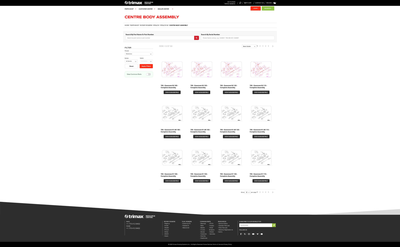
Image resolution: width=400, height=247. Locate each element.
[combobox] (162, 38)
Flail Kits (203, 236)
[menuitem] (130, 9)
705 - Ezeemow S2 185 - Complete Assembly (169, 86)
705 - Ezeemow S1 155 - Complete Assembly (199, 175)
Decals (202, 232)
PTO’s (211, 223)
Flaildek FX (185, 226)
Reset (131, 66)
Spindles (212, 234)
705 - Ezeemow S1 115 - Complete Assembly (258, 175)
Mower (127, 51)
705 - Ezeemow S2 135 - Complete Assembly (228, 86)
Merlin (166, 236)
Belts (202, 226)
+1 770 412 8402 (133, 224)
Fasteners (203, 234)
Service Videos (223, 223)
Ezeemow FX (186, 223)
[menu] (149, 9)
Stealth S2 (164, 25)
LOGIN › (255, 8)
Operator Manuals (224, 226)
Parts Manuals (222, 228)
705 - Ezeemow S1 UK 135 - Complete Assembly (230, 131)
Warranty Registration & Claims (225, 231)
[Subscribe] (274, 225)
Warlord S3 (185, 228)
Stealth (156, 25)
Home (127, 25)
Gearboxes (203, 238)
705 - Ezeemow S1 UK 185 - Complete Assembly (171, 131)
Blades (202, 228)
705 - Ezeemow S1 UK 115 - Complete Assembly (260, 131)
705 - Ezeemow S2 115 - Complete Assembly (258, 86)
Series (127, 58)
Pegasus (167, 223)
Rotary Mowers (146, 25)
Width (142, 58)
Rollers (211, 232)
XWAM (166, 234)
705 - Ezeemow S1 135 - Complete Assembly (228, 175)
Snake (166, 226)
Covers (202, 230)
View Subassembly (172, 92)
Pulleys (211, 226)
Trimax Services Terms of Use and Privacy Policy (217, 244)
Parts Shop (134, 25)
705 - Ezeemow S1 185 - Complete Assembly (169, 175)
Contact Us (259, 3)
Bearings (203, 223)
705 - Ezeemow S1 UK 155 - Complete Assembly (200, 131)
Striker (166, 232)
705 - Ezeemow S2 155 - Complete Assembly (199, 86)
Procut (166, 230)
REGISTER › (268, 8)
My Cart (248, 3)
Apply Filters (146, 66)
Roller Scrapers (211, 229)
